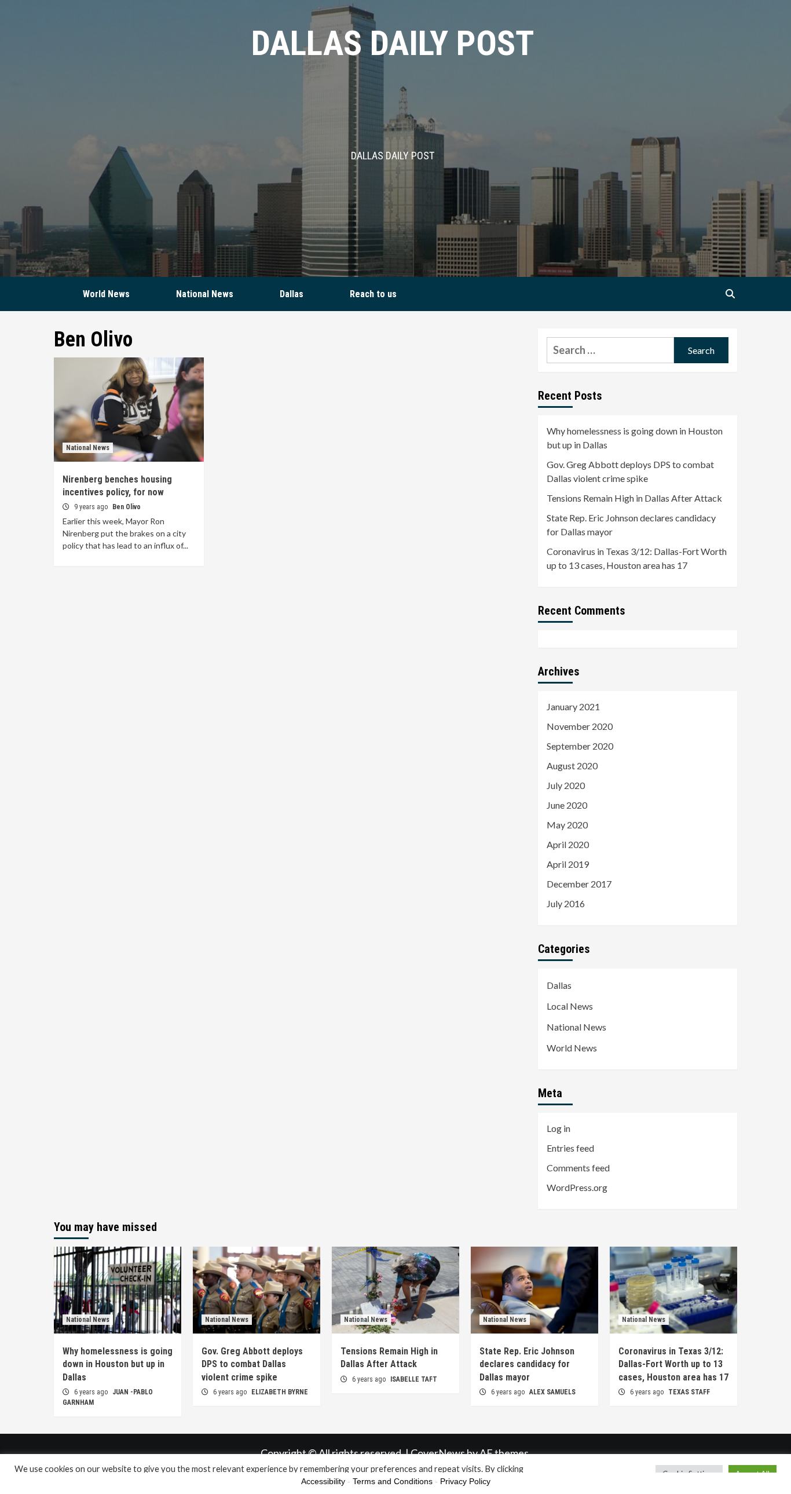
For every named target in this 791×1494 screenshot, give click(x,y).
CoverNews (438, 1452)
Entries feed (570, 1147)
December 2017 (579, 883)
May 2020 (567, 824)
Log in (558, 1128)
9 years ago (91, 507)
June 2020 (567, 804)
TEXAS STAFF (689, 1392)
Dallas (291, 293)
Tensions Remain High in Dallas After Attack (634, 497)
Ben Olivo (126, 507)
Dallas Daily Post (392, 43)
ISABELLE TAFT (413, 1379)
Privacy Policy (465, 1481)
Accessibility (323, 1481)
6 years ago (91, 1392)
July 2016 (566, 903)
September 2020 (580, 745)
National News (204, 293)
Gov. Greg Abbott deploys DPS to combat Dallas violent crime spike (630, 471)
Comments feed (578, 1167)
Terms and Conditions (393, 1481)
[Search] (730, 294)
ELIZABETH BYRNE (279, 1392)
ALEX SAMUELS (552, 1392)
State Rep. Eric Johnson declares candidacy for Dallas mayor (631, 524)
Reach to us (373, 293)
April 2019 (568, 864)
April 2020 (568, 844)
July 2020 (566, 785)
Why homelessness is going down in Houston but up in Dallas (635, 437)
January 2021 (573, 706)
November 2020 (580, 726)
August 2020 (572, 765)
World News (106, 293)
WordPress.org (577, 1187)
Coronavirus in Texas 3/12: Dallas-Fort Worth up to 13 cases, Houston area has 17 (637, 558)
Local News (570, 1005)
